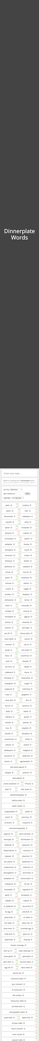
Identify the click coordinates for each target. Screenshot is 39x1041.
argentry (7, 834)
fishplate (26, 594)
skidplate (8, 544)
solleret (26, 901)
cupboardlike (9, 811)
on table (26, 917)
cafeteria (8, 717)
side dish (25, 912)
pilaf (7, 789)
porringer (25, 628)
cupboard (8, 689)
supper (27, 683)
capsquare (26, 845)
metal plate (25, 678)
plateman (8, 566)
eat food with (17, 1006)
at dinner (8, 823)
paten (8, 511)
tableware (26, 516)
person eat (17, 973)
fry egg (7, 912)
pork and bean (25, 834)
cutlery (8, 589)
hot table (8, 923)
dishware (8, 561)
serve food (27, 873)
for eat (27, 884)
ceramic (8, 628)
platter (26, 583)
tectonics (25, 706)
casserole (25, 622)
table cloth (26, 1017)
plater (7, 527)
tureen (26, 555)
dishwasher (9, 600)
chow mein (7, 928)
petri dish (7, 962)
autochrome (9, 739)
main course (17, 1034)
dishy (8, 711)
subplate (26, 566)
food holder (9, 639)
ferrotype (7, 839)
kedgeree (26, 750)
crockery (25, 505)
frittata (28, 784)
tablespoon (8, 750)
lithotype (7, 678)
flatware (8, 533)
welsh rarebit (17, 806)
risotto (7, 761)
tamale (8, 722)
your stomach (17, 984)
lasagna (8, 772)
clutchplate (9, 539)
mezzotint (8, 756)
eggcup (27, 617)
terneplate (25, 895)
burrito (26, 572)
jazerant (26, 772)
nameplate (9, 617)
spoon (7, 578)
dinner (27, 600)
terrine (7, 706)
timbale (8, 611)
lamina (8, 622)
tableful (8, 901)
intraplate (25, 527)
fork (27, 700)
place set (26, 934)
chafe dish (8, 934)
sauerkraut (25, 656)
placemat (26, 856)
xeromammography (17, 828)
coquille (9, 522)
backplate (8, 878)
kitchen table (17, 1023)
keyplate (25, 728)
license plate (25, 878)
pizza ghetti (8, 956)
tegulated (26, 889)
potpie (26, 745)
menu (7, 656)
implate (26, 533)
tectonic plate (25, 962)
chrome (26, 611)
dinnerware (8, 516)
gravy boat (8, 917)
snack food (8, 1017)
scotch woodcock (10, 784)
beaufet (26, 661)
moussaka (25, 605)
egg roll (7, 967)
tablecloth (26, 756)
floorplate (25, 733)
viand (7, 605)
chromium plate (17, 978)
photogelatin (9, 873)
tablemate (26, 862)
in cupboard (8, 906)
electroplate (17, 778)
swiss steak (25, 967)
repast (25, 711)
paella (27, 811)
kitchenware (25, 839)
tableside (8, 845)
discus (26, 672)
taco (7, 728)
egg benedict (25, 761)
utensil (27, 639)
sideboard (9, 672)
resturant (27, 850)
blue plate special (17, 767)
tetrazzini (9, 555)
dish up (7, 951)
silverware (25, 578)
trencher (8, 644)
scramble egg (26, 928)
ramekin (8, 594)
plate (7, 505)
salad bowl (9, 939)
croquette (26, 823)
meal (7, 694)
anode (7, 650)
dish (26, 511)
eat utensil (8, 862)
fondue (26, 544)
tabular (8, 745)
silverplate (9, 550)
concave (8, 583)
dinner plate (25, 633)
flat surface (17, 995)
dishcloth (26, 867)
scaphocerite (9, 867)
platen (27, 539)
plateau (26, 722)
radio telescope (25, 951)
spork (7, 895)
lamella (8, 733)
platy (27, 522)
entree (8, 572)
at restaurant (17, 990)
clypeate (8, 856)
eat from (8, 667)
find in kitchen (17, 1029)
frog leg (27, 939)
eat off (7, 633)
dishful (26, 561)
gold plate (26, 956)
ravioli (7, 817)
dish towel (25, 789)
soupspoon (9, 683)
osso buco (25, 817)
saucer (26, 550)
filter (28, 493)
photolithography (17, 795)
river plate (25, 650)
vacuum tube (17, 1040)
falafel (26, 667)
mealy (27, 739)
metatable (8, 889)
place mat (26, 923)
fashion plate (17, 800)
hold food (26, 689)
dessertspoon (9, 850)
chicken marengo (17, 945)
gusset (26, 717)
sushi (8, 661)
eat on (26, 644)
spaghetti (25, 694)
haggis (26, 589)
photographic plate (17, 1012)
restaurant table (17, 1001)
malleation (9, 884)
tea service (26, 906)
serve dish (9, 700)
